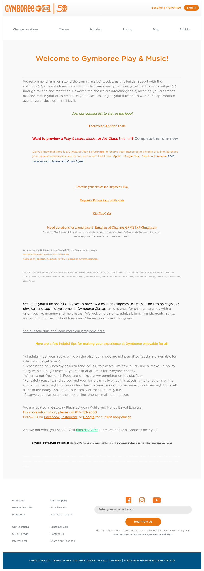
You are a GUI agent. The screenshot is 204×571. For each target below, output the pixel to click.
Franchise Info (58, 507)
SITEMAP (115, 560)
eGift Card (18, 500)
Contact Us (57, 534)
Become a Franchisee (166, 7)
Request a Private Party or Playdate (102, 200)
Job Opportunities (61, 514)
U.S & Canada (20, 534)
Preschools (18, 514)
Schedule (95, 29)
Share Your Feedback (63, 541)
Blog (156, 29)
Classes (64, 29)
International (19, 541)
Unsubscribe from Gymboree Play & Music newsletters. (143, 534)
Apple (117, 156)
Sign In (191, 7)
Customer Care (59, 527)
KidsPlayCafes (102, 213)
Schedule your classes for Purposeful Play (102, 187)
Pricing (127, 29)
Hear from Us (143, 521)
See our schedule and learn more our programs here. (64, 331)
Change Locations (25, 29)
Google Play (131, 156)
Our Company (58, 500)
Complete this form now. (156, 139)
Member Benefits (22, 507)
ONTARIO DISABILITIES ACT (90, 560)
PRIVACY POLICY (39, 560)
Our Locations (20, 527)
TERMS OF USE (61, 560)
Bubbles (185, 29)
